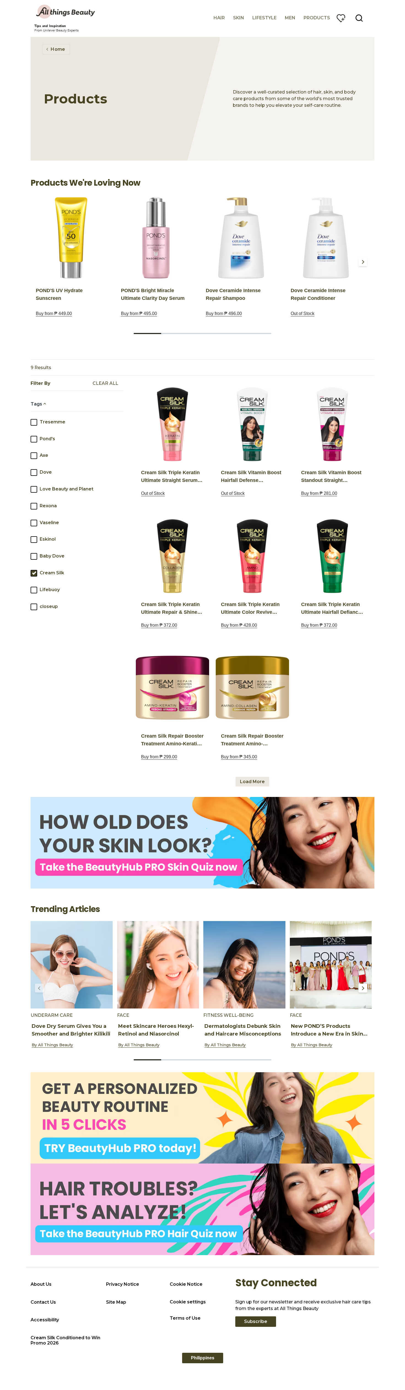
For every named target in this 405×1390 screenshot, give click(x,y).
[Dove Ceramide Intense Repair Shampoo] (241, 238)
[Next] (362, 261)
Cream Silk (52, 572)
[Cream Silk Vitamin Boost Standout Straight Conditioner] (332, 424)
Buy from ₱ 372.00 (159, 625)
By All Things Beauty (52, 1044)
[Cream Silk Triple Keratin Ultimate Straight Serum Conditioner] (172, 424)
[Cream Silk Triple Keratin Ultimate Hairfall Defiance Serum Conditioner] (332, 556)
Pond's (47, 438)
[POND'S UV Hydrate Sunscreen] (71, 238)
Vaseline (49, 522)
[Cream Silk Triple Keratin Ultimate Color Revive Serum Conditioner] (252, 556)
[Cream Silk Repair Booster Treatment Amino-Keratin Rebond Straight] (172, 688)
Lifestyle (264, 17)
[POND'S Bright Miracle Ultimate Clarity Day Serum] (155, 238)
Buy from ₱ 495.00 (139, 313)
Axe (44, 455)
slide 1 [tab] (147, 333)
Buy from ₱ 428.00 (239, 625)
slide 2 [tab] (175, 333)
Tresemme (52, 422)
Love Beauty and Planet (66, 489)
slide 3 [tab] (202, 333)
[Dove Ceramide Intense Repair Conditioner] (325, 238)
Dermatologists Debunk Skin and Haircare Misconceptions (242, 1030)
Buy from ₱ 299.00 (159, 756)
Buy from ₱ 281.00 (319, 493)
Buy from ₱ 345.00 (239, 756)
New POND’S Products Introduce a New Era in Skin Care (327, 1034)
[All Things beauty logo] (66, 12)
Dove (46, 472)
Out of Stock (302, 313)
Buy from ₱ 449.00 (54, 313)
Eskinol (48, 539)
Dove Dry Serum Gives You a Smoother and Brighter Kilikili (71, 1030)
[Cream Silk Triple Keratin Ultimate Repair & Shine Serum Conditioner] (172, 556)
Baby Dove (52, 556)
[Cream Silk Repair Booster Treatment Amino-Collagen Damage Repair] (252, 688)
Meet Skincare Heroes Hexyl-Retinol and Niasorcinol (156, 1030)
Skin (238, 17)
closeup (49, 606)
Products (317, 17)
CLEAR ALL (105, 383)
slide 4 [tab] (230, 333)
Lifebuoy (50, 589)
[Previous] (39, 261)
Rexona (48, 505)
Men (290, 17)
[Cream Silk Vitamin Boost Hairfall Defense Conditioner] (252, 424)
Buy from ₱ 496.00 (224, 313)
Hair (219, 17)
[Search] (359, 18)
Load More (252, 781)
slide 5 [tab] (257, 333)
